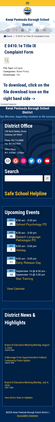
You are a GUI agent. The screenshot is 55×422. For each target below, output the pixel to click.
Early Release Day (28, 263)
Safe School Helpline (26, 193)
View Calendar (16, 288)
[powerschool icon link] (31, 31)
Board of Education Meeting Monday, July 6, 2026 (27, 383)
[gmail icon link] (16, 31)
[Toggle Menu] (27, 3)
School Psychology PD (31, 224)
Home (9, 36)
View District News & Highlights (19, 397)
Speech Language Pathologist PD (28, 238)
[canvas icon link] (9, 31)
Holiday (21, 250)
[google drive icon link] (24, 31)
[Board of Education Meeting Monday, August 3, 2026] (27, 333)
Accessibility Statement (27, 415)
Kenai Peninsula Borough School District (27, 110)
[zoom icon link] (46, 31)
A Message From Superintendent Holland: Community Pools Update (26, 358)
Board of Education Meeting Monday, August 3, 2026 (27, 345)
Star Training (24, 279)
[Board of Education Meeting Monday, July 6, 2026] (27, 370)
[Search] (47, 178)
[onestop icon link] (38, 31)
